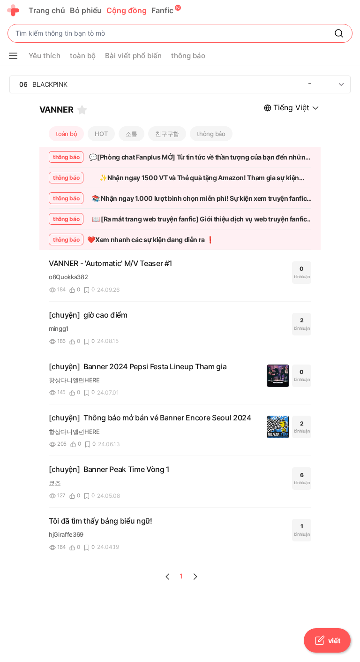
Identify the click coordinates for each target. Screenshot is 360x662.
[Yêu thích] (82, 109)
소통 (132, 133)
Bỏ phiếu (86, 10)
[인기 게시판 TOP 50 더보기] (341, 84)
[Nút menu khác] (13, 55)
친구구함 (167, 133)
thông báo (211, 133)
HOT (101, 133)
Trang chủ (47, 10)
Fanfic (162, 10)
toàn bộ (66, 133)
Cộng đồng (126, 10)
